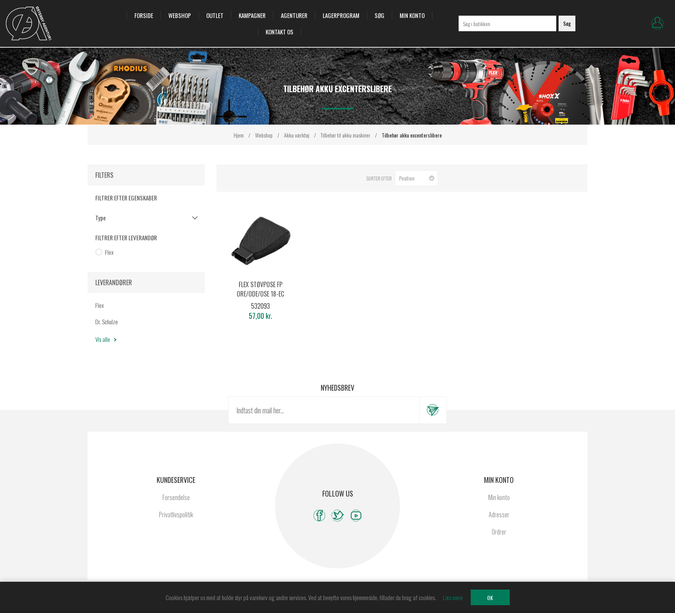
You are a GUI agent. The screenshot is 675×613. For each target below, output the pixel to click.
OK (490, 597)
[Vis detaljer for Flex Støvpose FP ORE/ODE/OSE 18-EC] (260, 241)
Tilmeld (432, 410)
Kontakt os (279, 31)
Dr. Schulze (106, 321)
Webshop (179, 15)
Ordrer (499, 531)
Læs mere (453, 597)
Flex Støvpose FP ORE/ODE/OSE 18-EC (260, 289)
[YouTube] (356, 515)
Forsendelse (176, 497)
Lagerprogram (341, 15)
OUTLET (214, 15)
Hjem (239, 135)
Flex (109, 252)
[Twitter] (338, 515)
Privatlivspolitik (176, 514)
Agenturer (294, 15)
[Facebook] (319, 515)
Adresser (499, 514)
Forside (143, 15)
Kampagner (252, 15)
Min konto (412, 15)
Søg (379, 15)
